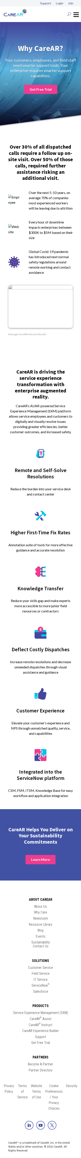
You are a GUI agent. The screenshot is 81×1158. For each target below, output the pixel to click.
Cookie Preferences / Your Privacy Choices (54, 1097)
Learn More (40, 859)
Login (59, 3)
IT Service (41, 980)
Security (71, 1086)
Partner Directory (40, 1070)
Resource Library (40, 925)
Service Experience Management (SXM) (40, 1013)
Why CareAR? (40, 48)
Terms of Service (22, 1091)
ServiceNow (40, 985)
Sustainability (40, 942)
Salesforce (40, 992)
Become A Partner (40, 1064)
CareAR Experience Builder (40, 1031)
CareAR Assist (40, 1019)
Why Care (40, 912)
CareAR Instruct (40, 1025)
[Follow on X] (52, 1125)
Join (70, 3)
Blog (40, 930)
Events (40, 936)
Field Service (40, 974)
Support (45, 3)
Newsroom (40, 918)
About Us (40, 907)
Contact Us (40, 946)
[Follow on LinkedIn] (29, 1125)
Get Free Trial (41, 89)
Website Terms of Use (36, 1091)
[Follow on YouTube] (40, 1125)
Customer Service (40, 968)
